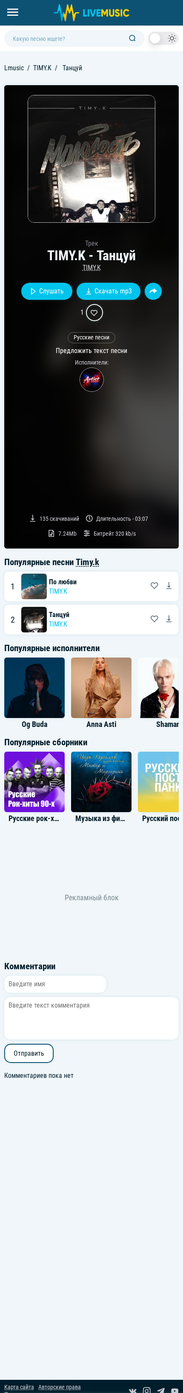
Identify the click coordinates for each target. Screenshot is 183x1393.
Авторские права (59, 1387)
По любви (63, 582)
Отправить (29, 1053)
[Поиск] (132, 38)
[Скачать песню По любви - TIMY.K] (169, 586)
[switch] (163, 38)
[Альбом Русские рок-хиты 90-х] (34, 782)
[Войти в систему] (180, 3)
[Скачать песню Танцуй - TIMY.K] (169, 619)
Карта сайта (19, 1387)
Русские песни (91, 337)
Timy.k (87, 562)
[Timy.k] (92, 380)
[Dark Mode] (163, 38)
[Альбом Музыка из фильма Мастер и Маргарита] (101, 782)
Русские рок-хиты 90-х (46, 818)
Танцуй (59, 615)
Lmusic (14, 68)
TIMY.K (42, 68)
